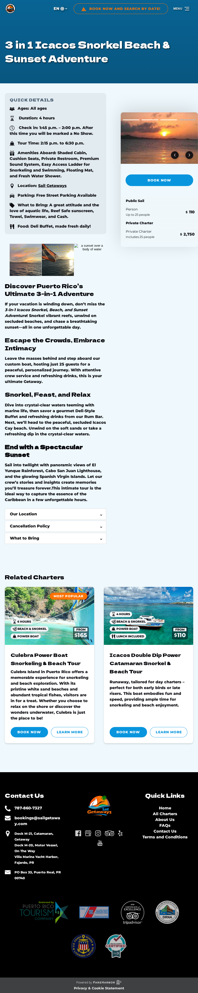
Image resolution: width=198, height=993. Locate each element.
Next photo (189, 155)
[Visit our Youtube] (100, 843)
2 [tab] (150, 119)
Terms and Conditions (165, 837)
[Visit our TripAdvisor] (109, 833)
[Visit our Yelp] (120, 833)
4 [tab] (187, 119)
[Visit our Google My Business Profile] (88, 833)
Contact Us (165, 831)
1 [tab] (131, 119)
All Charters (165, 814)
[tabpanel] (159, 138)
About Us (165, 819)
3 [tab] (169, 119)
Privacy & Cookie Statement (99, 988)
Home (165, 808)
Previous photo (175, 155)
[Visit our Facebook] (78, 833)
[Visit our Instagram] (98, 833)
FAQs (164, 825)
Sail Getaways (52, 185)
